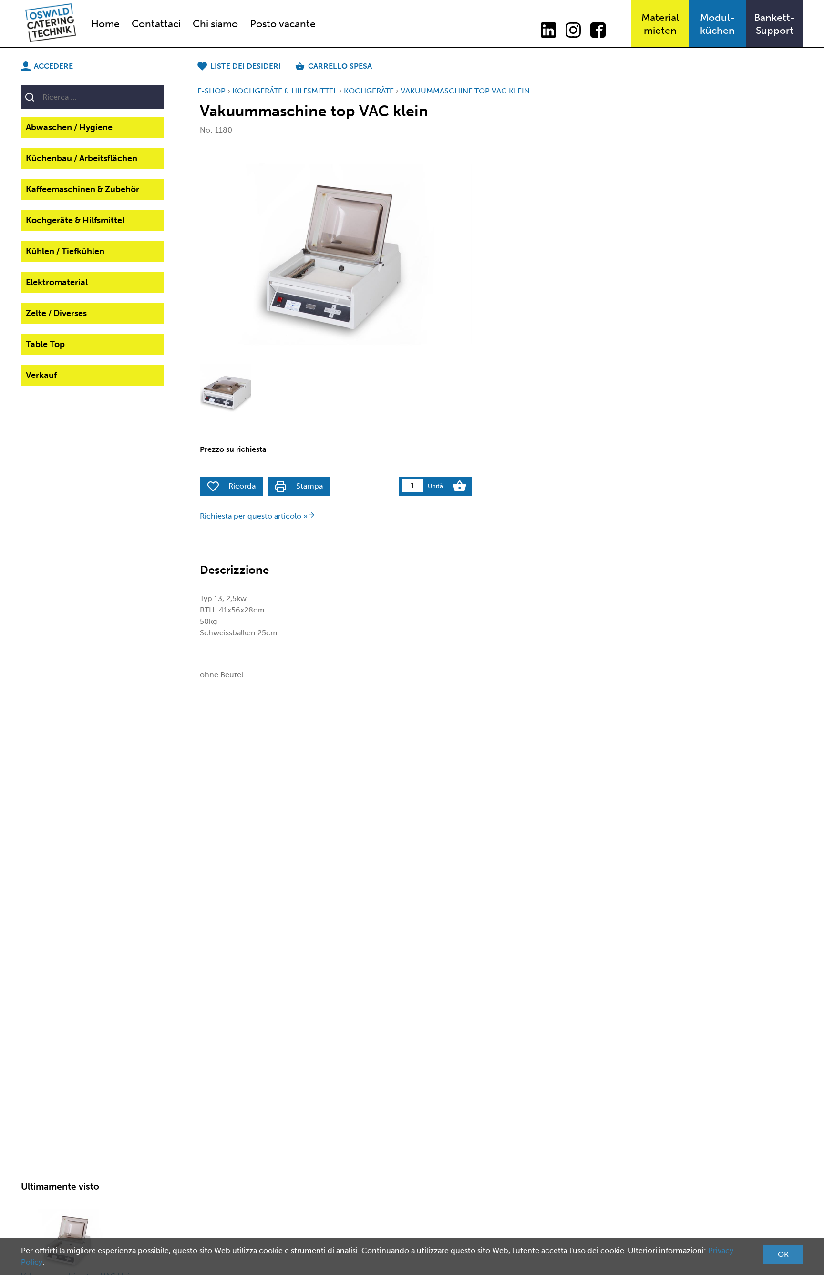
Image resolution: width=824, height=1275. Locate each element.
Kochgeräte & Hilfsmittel (75, 220)
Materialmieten (660, 23)
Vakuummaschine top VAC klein (465, 90)
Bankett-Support (774, 23)
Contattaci (156, 24)
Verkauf (41, 375)
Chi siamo (215, 24)
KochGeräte (369, 90)
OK (783, 1254)
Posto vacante (283, 24)
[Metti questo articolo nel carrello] (460, 486)
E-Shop (211, 90)
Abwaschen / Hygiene (69, 127)
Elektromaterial (57, 282)
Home (105, 24)
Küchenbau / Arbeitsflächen (81, 158)
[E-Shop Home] (50, 23)
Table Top (45, 344)
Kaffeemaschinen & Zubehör (82, 189)
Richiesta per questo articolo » (254, 515)
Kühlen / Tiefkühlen (65, 251)
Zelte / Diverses (56, 313)
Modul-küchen (717, 23)
